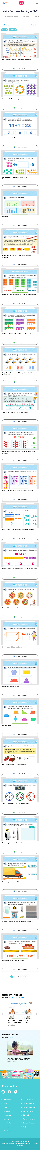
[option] (20, 1014)
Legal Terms (15, 1141)
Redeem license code (30, 1119)
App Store (7, 1119)
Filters (6, 25)
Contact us (7, 1115)
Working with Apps (29, 1107)
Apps (5, 1103)
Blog (5, 1107)
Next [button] (36, 1014)
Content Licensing (29, 1123)
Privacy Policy (24, 1141)
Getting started (28, 1099)
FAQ (24, 1127)
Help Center (7, 1131)
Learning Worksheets (16, 997)
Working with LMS (29, 1103)
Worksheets (7, 1099)
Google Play (8, 1123)
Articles (11, 1037)
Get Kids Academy (29, 1111)
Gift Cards (26, 1115)
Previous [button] (2, 1014)
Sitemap (6, 1127)
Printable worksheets (11, 17)
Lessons (26, 17)
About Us (7, 1111)
